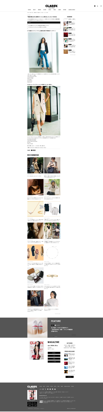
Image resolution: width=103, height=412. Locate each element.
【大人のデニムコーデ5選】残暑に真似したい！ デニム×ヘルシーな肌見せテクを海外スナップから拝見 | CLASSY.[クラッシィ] (35, 310)
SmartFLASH (64, 397)
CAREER (59, 9)
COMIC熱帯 (68, 397)
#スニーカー (72, 346)
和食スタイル (57, 397)
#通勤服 (69, 345)
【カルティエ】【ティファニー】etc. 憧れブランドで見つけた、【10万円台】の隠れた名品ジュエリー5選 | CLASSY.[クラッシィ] (52, 287)
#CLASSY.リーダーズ (37, 147)
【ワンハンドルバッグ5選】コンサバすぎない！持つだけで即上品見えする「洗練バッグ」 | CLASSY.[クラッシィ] (35, 287)
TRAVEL (54, 9)
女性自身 (61, 397)
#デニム (45, 147)
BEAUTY (34, 9)
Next (75, 335)
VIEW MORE (69, 376)
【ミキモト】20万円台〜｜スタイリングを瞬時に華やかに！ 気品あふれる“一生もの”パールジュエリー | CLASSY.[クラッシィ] (52, 264)
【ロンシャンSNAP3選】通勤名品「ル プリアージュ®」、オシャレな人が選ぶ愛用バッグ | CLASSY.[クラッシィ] (71, 41)
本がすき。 (46, 398)
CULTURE (44, 9)
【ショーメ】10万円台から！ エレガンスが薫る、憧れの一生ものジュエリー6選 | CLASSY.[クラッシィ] (35, 220)
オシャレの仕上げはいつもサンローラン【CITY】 (34, 176)
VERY (44, 397)
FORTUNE (64, 9)
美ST (53, 397)
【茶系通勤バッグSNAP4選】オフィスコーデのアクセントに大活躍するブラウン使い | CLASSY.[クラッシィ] (52, 242)
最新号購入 (54, 352)
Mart (51, 397)
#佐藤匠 (28, 147)
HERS (49, 397)
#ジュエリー (65, 345)
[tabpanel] (51, 328)
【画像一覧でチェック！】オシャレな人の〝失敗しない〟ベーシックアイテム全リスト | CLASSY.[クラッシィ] (52, 220)
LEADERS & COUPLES (71, 9)
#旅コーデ (66, 346)
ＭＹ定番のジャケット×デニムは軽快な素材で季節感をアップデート (39, 25)
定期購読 (54, 358)
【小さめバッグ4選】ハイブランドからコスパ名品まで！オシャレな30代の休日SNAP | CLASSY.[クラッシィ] (71, 29)
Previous (72, 335)
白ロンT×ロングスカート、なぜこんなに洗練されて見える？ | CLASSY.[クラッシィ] (52, 198)
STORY (47, 397)
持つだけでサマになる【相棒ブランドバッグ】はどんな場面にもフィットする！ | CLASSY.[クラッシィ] (35, 198)
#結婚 (69, 346)
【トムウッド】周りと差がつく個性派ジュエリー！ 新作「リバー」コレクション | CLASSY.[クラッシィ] (35, 242)
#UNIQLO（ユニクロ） (66, 347)
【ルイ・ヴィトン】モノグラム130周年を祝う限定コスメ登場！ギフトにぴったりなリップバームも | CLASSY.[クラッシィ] (72, 35)
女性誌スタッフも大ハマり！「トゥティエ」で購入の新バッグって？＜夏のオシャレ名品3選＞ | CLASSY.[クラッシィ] (72, 52)
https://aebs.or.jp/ (45, 402)
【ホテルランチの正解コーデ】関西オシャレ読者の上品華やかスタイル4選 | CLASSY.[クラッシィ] (71, 24)
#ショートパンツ (32, 147)
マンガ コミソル (42, 398)
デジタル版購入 (54, 361)
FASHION (29, 9)
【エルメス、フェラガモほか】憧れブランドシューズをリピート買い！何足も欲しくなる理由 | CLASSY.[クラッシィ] (35, 264)
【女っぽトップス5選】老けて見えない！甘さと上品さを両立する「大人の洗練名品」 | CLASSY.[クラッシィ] (71, 46)
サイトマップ (42, 408)
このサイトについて (30, 408)
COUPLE (50, 9)
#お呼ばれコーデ (73, 345)
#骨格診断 (74, 347)
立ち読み (54, 355)
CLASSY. (42, 397)
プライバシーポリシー (36, 408)
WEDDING (39, 9)
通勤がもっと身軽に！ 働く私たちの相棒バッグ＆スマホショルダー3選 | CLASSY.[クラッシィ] (52, 177)
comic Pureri (72, 397)
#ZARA (71, 347)
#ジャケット (41, 147)
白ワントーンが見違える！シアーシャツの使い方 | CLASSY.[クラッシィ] (51, 310)
